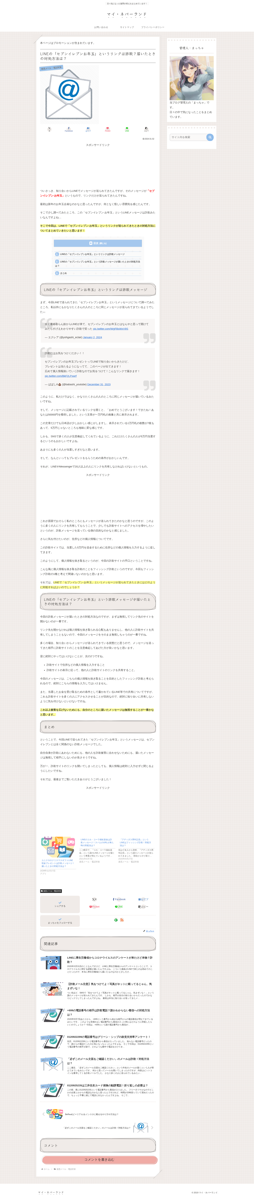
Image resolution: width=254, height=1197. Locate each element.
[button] (146, 129)
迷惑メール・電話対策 (52, 891)
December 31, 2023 (99, 384)
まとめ (63, 273)
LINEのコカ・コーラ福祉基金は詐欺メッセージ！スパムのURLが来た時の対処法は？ (97, 842)
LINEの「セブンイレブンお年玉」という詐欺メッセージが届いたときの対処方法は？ (97, 263)
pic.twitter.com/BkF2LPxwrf (61, 376)
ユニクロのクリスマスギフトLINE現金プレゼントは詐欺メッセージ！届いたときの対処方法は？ (58, 863)
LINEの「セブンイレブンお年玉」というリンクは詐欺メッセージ (92, 254)
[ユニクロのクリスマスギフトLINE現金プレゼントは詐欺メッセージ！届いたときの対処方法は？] (58, 847)
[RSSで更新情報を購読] (122, 920)
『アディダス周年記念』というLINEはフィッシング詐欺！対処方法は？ (135, 842)
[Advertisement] (98, 168)
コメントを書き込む (99, 1159)
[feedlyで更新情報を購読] (116, 920)
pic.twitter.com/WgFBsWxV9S (110, 328)
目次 (95, 243)
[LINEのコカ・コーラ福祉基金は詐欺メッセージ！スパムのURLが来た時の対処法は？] (98, 850)
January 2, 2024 (92, 337)
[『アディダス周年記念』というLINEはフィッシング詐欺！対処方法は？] (137, 850)
